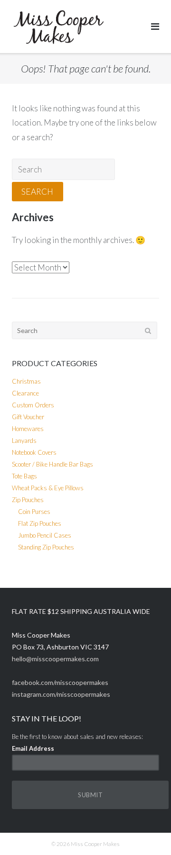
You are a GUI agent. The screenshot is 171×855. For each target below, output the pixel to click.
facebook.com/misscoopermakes (60, 682)
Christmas (26, 381)
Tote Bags (24, 476)
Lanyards (24, 440)
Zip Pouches (28, 500)
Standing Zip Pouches (46, 547)
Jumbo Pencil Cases (44, 535)
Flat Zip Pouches (39, 523)
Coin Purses (34, 511)
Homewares (28, 428)
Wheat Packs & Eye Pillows (48, 488)
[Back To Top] (147, 832)
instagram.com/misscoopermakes (61, 694)
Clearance (25, 393)
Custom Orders (33, 405)
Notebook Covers (34, 452)
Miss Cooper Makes (95, 843)
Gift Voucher (28, 417)
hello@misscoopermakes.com (55, 659)
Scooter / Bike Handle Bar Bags (52, 464)
